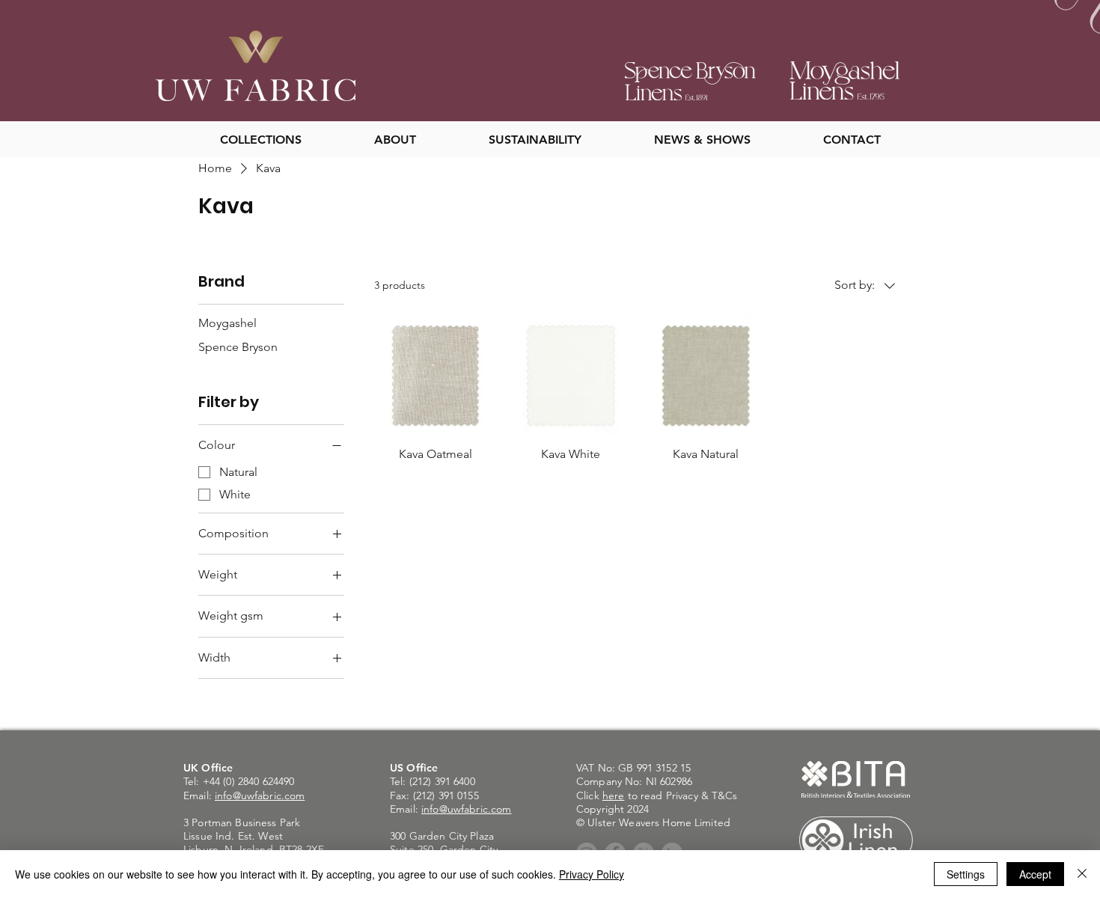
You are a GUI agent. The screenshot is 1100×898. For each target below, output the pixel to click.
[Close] (1082, 874)
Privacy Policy (591, 874)
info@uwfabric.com (260, 795)
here (613, 795)
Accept (1035, 874)
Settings (966, 874)
